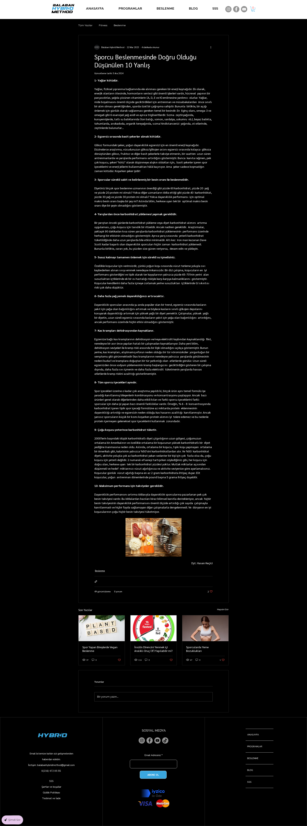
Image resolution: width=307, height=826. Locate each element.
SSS (51, 781)
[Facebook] (236, 9)
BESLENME (252, 758)
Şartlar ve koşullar (51, 786)
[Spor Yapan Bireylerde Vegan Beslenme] (102, 628)
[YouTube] (244, 9)
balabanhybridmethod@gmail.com (56, 765)
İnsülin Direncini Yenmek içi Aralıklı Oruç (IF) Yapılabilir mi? (153, 649)
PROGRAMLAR (254, 746)
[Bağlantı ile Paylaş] (95, 581)
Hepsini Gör (223, 609)
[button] (253, 9)
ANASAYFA (253, 734)
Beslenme (120, 25)
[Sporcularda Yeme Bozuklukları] (205, 628)
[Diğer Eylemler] (211, 47)
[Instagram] (228, 9)
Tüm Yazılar (85, 25)
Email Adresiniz (152, 755)
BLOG (250, 770)
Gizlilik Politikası (51, 792)
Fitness (103, 25)
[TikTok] (165, 740)
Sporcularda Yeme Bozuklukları (197, 649)
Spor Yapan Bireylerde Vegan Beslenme (100, 649)
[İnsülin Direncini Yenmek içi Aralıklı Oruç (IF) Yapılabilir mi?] (153, 628)
